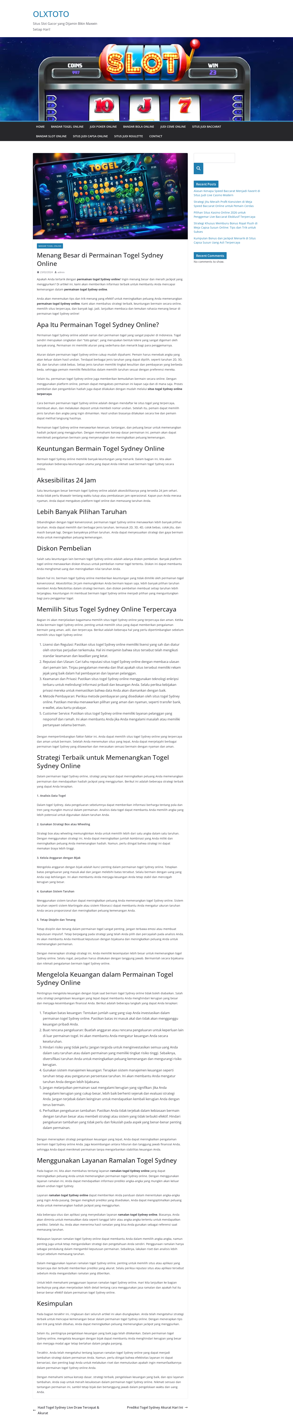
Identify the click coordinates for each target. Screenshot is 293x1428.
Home (40, 126)
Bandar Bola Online (138, 126)
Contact (155, 136)
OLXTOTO (51, 13)
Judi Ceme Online (173, 126)
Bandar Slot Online (51, 136)
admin (61, 272)
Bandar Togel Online (67, 126)
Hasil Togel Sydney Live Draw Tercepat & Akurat (68, 1410)
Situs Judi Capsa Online (90, 136)
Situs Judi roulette (128, 136)
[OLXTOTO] (146, 40)
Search (198, 168)
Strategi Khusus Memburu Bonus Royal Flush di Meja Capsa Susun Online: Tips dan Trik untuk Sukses (226, 227)
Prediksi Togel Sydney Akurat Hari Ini (155, 1407)
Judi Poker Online (103, 126)
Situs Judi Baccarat (206, 126)
